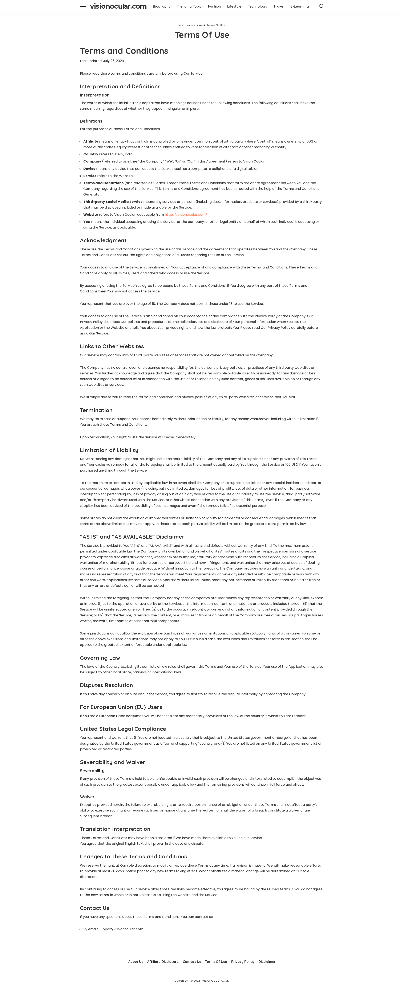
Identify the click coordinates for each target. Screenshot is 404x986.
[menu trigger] (85, 6)
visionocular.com (118, 6)
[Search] (321, 6)
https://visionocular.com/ (186, 214)
